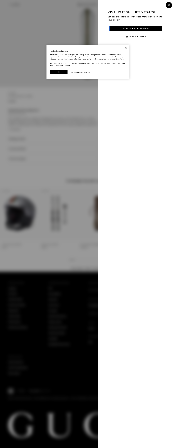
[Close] (169, 5)
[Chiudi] (126, 48)
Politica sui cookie (63, 65)
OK (59, 72)
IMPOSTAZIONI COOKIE (80, 72)
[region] (87, 62)
